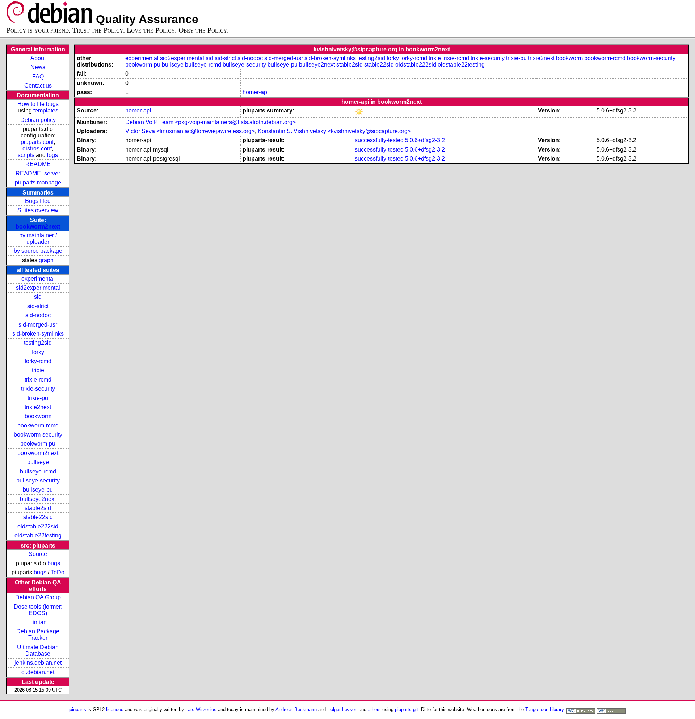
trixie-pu (38, 398)
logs (52, 155)
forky (38, 352)
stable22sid (38, 517)
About (38, 58)
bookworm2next (38, 227)
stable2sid (38, 508)
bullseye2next (38, 499)
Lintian (38, 622)
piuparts (78, 709)
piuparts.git (406, 709)
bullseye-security (38, 480)
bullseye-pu (38, 489)
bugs (53, 563)
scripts (26, 155)
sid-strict (38, 306)
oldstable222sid (37, 526)
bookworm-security (38, 434)
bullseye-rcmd (38, 471)
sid (38, 297)
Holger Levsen (342, 709)
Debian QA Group (38, 597)
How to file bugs (38, 104)
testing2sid (38, 343)
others (374, 709)
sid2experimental (38, 288)
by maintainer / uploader (38, 238)
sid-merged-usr (37, 325)
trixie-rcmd (38, 379)
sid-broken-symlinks (38, 334)
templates (45, 110)
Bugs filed (38, 201)
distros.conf (37, 148)
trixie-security (38, 389)
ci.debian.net (37, 672)
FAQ (38, 76)
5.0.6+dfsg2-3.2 (425, 140)
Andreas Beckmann (296, 709)
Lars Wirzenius (200, 709)
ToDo (57, 572)
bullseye (38, 462)
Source (38, 554)
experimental (38, 279)
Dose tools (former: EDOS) (38, 610)
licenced (114, 709)
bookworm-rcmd (38, 425)
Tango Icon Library (544, 709)
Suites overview (37, 210)
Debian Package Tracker (37, 634)
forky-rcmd (38, 361)
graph (46, 260)
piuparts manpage (38, 182)
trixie (38, 370)
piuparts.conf (37, 142)
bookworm (38, 416)
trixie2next (38, 407)
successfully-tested (379, 140)
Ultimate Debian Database (38, 650)
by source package (38, 251)
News (37, 67)
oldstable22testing (38, 535)
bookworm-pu (37, 444)
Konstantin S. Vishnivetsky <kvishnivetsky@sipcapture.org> (334, 131)
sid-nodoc (38, 315)
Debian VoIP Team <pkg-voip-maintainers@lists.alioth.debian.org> (210, 122)
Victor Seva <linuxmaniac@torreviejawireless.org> (190, 131)
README (38, 164)
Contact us (38, 85)
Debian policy (38, 120)
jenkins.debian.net (38, 663)
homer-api (256, 92)
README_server (38, 173)
